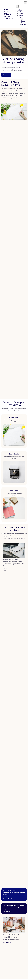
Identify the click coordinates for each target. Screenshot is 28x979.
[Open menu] (25, 2)
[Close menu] (17, 6)
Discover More (6, 74)
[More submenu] (22, 19)
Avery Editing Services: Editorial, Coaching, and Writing (8, 14)
